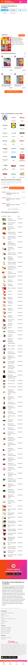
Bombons (13, 4)
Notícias (2, 623)
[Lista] (22, 2)
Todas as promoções (7, 4)
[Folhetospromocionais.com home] (9, 1)
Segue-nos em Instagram (6, 630)
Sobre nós (3, 620)
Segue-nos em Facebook (6, 628)
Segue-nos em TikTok (5, 633)
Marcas (2, 617)
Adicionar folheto (4, 621)
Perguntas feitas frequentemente (7, 612)
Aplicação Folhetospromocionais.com (8, 618)
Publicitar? (3, 614)
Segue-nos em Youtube (5, 631)
